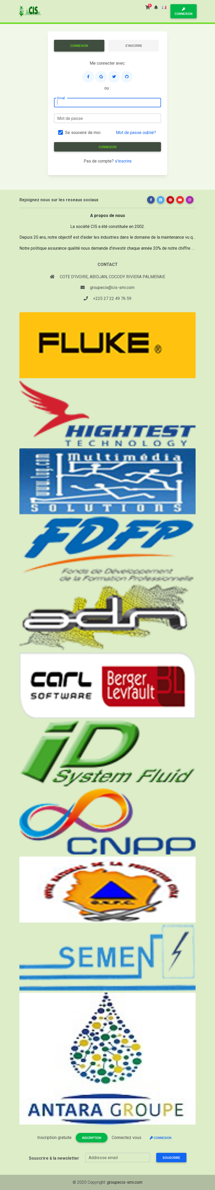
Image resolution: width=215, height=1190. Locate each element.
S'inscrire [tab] (133, 46)
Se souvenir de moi (82, 132)
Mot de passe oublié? (136, 132)
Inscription (91, 1138)
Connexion (183, 14)
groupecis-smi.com (124, 1182)
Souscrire (171, 1158)
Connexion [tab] (79, 46)
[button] (156, 7)
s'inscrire (123, 161)
